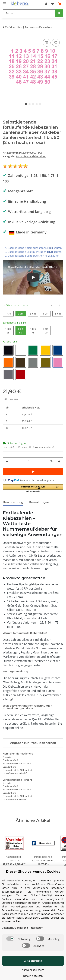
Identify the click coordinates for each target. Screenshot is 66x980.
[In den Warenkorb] (33, 471)
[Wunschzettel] (52, 3)
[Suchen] (59, 13)
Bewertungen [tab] (39, 502)
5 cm (59, 313)
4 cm (47, 313)
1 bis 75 (34, 330)
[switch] (10, 938)
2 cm (22, 313)
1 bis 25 (9, 330)
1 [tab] (26, 104)
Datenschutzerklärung (15, 927)
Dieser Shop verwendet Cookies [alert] (33, 871)
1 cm (9, 313)
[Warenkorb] (59, 3)
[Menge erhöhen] (59, 461)
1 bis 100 (47, 330)
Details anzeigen (33, 976)
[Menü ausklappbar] (4, 2)
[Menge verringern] (7, 461)
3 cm (34, 313)
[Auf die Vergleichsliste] (47, 43)
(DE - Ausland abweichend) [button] (41, 446)
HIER (50, 248)
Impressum (36, 927)
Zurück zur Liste (13, 27)
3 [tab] (33, 104)
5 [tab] (40, 104)
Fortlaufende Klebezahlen (31, 156)
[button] (46, 3)
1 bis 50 (22, 330)
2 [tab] (30, 104)
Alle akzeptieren (33, 960)
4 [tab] (37, 104)
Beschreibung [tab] (13, 502)
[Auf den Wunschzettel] (56, 43)
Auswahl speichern (33, 970)
